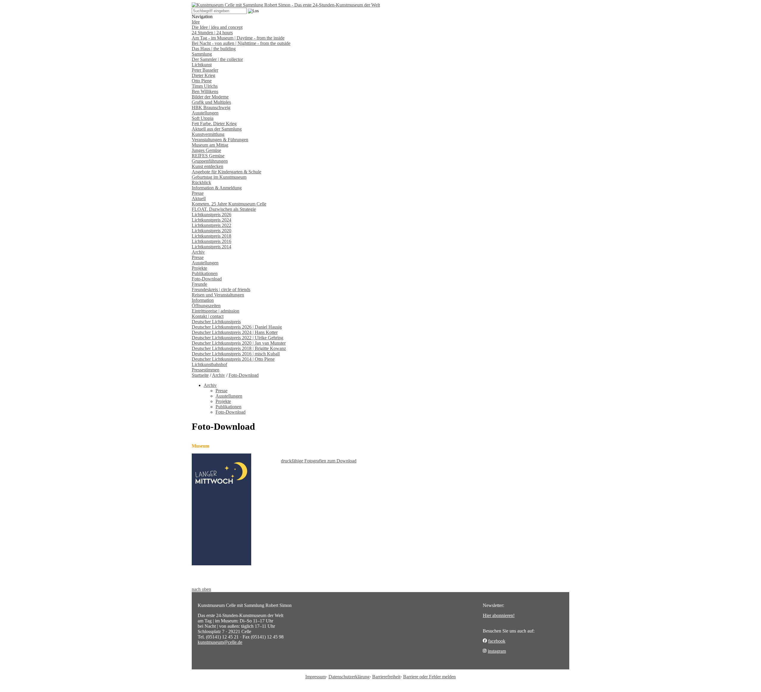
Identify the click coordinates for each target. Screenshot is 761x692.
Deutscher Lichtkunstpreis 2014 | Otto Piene (233, 359)
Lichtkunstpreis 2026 (211, 214)
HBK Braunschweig (211, 107)
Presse (198, 193)
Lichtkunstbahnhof (209, 364)
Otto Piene (202, 80)
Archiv (198, 252)
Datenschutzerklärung (349, 676)
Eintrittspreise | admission (215, 310)
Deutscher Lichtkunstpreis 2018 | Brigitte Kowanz (239, 348)
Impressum (315, 676)
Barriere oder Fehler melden (429, 676)
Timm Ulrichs (205, 86)
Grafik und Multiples (211, 102)
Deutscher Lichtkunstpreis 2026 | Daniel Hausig (237, 326)
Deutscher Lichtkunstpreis (216, 321)
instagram (497, 651)
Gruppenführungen (210, 161)
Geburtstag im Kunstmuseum (219, 177)
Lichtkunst (202, 64)
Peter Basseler (205, 70)
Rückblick (201, 182)
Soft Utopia (202, 118)
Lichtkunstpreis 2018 (211, 235)
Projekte (199, 268)
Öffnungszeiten (206, 305)
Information (203, 300)
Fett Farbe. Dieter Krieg (214, 123)
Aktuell (199, 198)
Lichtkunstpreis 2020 (211, 230)
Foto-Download (207, 278)
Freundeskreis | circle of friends (221, 289)
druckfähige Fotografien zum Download (318, 460)
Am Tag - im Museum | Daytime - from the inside (238, 37)
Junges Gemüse (206, 150)
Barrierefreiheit (386, 676)
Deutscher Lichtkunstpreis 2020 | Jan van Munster (239, 343)
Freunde (199, 284)
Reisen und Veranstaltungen (218, 294)
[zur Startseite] (286, 4)
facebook (496, 641)
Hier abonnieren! (499, 615)
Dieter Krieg (203, 75)
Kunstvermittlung (208, 134)
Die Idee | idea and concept (217, 27)
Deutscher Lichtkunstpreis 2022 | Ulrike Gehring (237, 337)
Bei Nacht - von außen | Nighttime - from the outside (241, 43)
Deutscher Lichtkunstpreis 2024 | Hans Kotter (235, 332)
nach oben (201, 589)
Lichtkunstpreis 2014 (211, 246)
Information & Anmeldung (217, 187)
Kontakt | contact (208, 316)
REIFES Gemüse (208, 155)
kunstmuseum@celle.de (220, 642)
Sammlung (202, 54)
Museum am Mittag (210, 144)
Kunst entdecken (207, 166)
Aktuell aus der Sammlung (217, 128)
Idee (196, 21)
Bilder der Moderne (210, 96)
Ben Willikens (205, 91)
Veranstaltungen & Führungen (220, 139)
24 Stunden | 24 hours (212, 32)
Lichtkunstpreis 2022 (211, 225)
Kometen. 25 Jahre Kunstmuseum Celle (229, 203)
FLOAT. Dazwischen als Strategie (224, 209)
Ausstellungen (205, 112)
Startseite (200, 375)
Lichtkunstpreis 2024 (211, 219)
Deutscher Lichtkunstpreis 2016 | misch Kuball (236, 353)
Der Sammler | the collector (217, 59)
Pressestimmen (205, 369)
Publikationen (205, 273)
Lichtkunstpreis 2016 (211, 241)
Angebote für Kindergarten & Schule (226, 171)
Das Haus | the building (214, 48)
